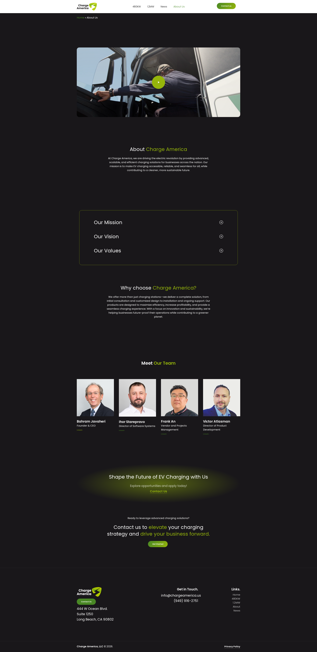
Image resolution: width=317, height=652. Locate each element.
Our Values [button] (107, 250)
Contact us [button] (226, 6)
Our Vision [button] (106, 236)
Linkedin (79, 430)
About (236, 606)
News (236, 610)
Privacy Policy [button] (232, 646)
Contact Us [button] (158, 491)
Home (80, 17)
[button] (158, 544)
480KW (236, 598)
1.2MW (236, 602)
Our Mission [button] (108, 222)
